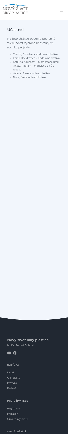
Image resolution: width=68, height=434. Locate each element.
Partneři (12, 388)
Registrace (13, 408)
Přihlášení (12, 414)
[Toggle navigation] (61, 10)
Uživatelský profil (17, 419)
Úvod (10, 372)
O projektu (13, 378)
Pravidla (12, 383)
